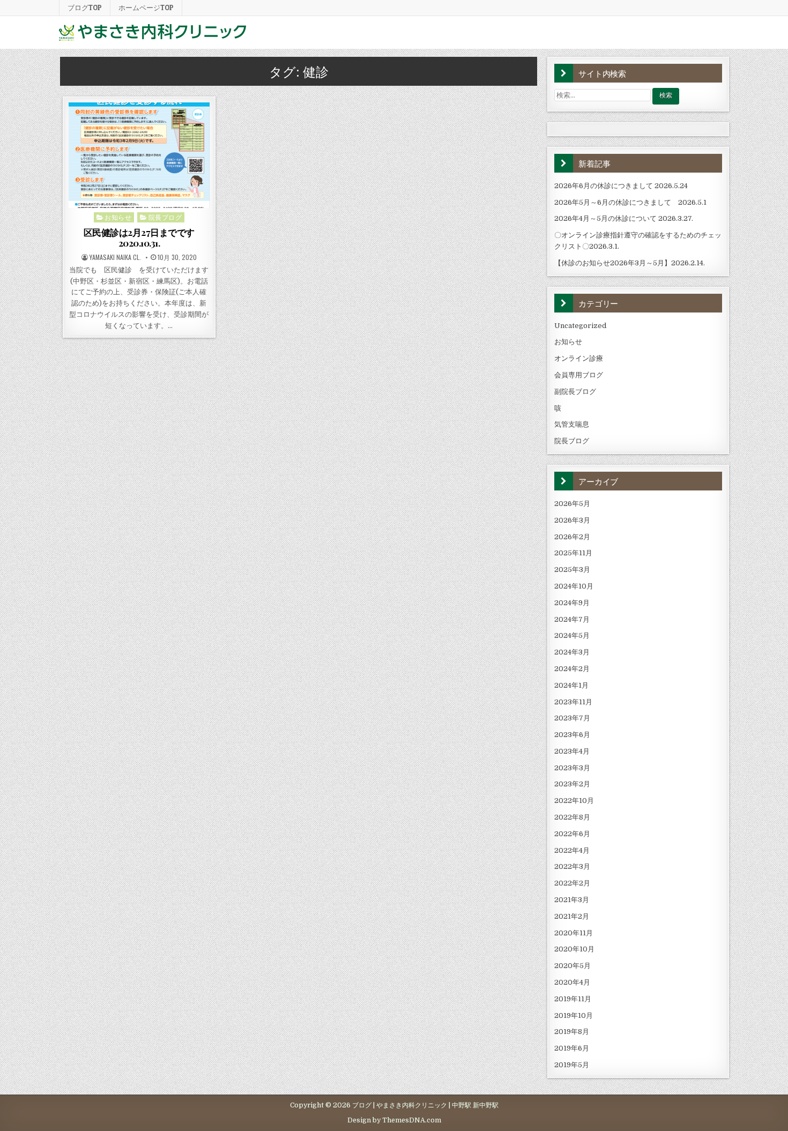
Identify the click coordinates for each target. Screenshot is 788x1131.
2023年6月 (572, 735)
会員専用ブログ (578, 375)
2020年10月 (574, 949)
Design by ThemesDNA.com (394, 1120)
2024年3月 (572, 652)
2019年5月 (571, 1065)
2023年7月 (572, 718)
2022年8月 (572, 817)
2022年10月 (574, 801)
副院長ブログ (575, 392)
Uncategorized (580, 326)
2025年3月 (572, 570)
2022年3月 (572, 866)
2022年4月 (572, 850)
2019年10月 (573, 1015)
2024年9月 (572, 603)
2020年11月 (573, 933)
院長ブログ (165, 216)
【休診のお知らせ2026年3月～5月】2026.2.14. (629, 263)
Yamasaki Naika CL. (115, 257)
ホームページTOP (146, 7)
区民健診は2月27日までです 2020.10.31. (139, 237)
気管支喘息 (571, 424)
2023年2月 (572, 784)
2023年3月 (572, 768)
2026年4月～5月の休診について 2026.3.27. (623, 218)
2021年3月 (571, 900)
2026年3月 (572, 520)
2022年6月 (572, 834)
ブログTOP (85, 7)
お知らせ (118, 216)
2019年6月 (571, 1048)
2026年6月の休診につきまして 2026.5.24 (621, 186)
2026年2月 (572, 537)
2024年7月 (572, 619)
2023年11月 (573, 702)
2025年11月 (573, 553)
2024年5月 (572, 635)
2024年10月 (573, 586)
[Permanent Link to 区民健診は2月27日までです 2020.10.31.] (139, 155)
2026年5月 (572, 504)
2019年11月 (572, 999)
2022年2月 (572, 883)
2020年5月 (572, 966)
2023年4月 (572, 751)
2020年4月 (572, 982)
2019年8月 (571, 1032)
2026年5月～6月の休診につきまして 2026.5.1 (630, 202)
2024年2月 (572, 669)
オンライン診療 (578, 358)
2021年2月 (571, 916)
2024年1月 (571, 685)
